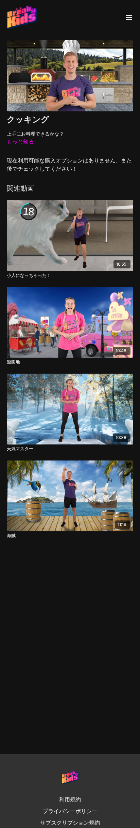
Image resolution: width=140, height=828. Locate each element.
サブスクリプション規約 (70, 822)
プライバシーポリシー (70, 811)
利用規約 (70, 799)
